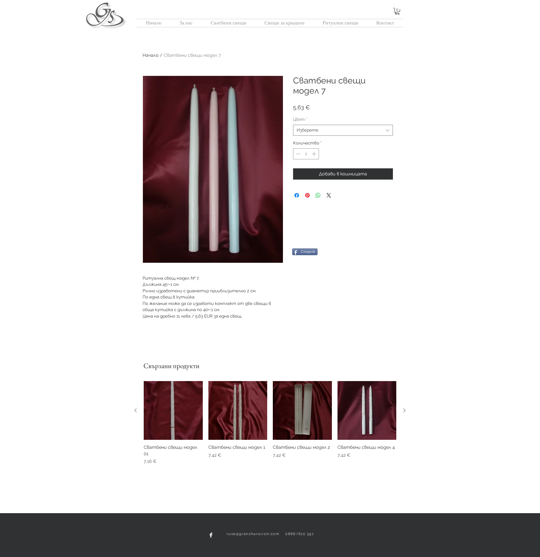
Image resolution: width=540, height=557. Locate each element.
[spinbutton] (306, 154)
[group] (270, 423)
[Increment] (314, 154)
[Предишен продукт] (135, 410)
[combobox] (343, 130)
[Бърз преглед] (173, 410)
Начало (151, 55)
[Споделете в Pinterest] (307, 195)
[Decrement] (298, 154)
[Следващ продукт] (404, 410)
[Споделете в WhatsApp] (318, 195)
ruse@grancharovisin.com (253, 534)
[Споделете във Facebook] (296, 195)
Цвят (300, 119)
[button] (397, 11)
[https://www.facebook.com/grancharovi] (210, 535)
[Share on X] (328, 195)
